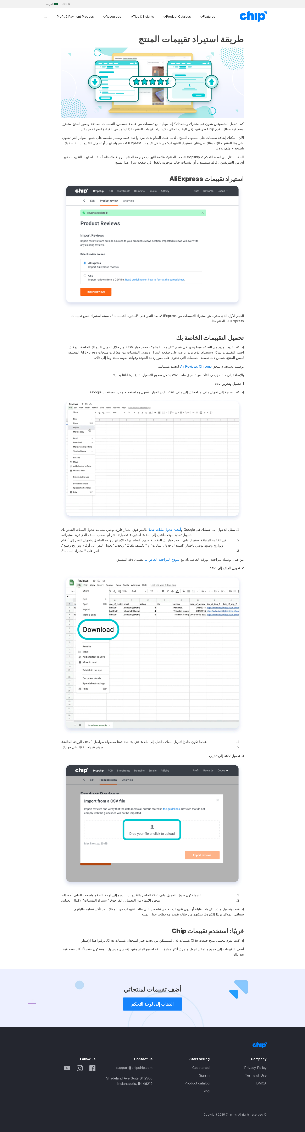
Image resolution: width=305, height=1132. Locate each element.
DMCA (261, 1083)
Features (209, 16)
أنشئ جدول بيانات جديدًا (164, 529)
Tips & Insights (143, 16)
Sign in (204, 1075)
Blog (206, 1091)
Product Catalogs (178, 16)
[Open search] (45, 16)
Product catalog (197, 1083)
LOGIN (66, 4)
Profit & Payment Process (75, 16)
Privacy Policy (255, 1068)
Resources (113, 16)
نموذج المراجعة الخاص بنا (162, 559)
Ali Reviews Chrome (196, 366)
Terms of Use (256, 1075)
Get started (201, 1068)
